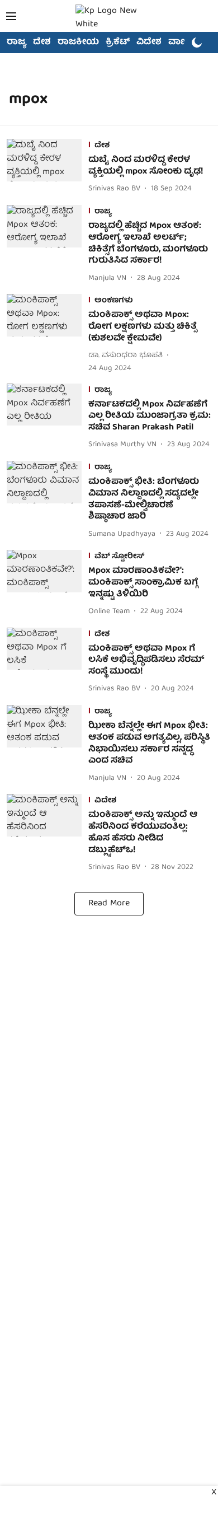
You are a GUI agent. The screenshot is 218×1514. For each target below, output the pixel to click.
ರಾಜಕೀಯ (78, 42)
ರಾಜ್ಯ (16, 42)
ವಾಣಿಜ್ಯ (182, 42)
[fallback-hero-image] (47, 167)
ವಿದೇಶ (149, 42)
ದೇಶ (42, 42)
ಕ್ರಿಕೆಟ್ (118, 42)
